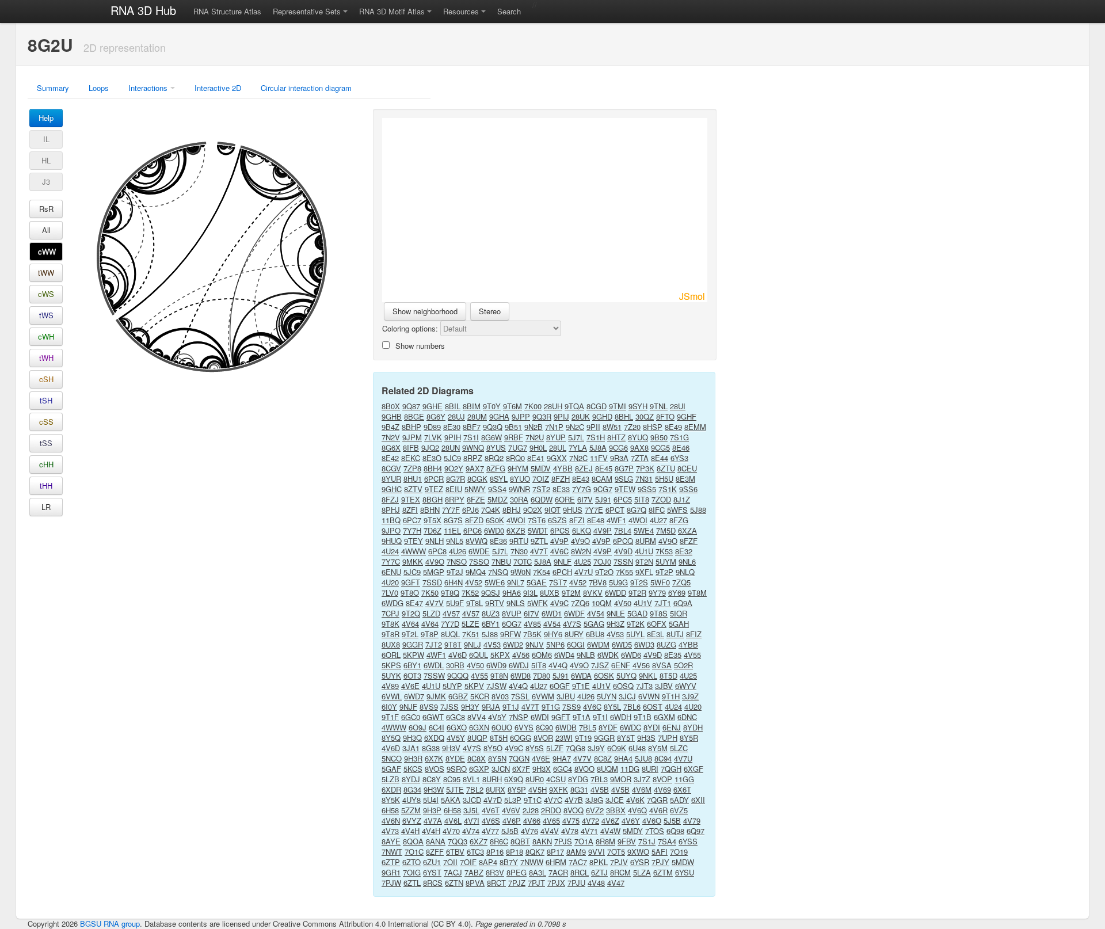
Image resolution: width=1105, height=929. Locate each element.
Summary (53, 87)
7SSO (479, 561)
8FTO (665, 416)
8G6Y (435, 416)
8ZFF (435, 851)
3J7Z (642, 779)
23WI (564, 737)
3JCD (472, 799)
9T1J (510, 706)
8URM (645, 540)
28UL (557, 447)
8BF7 (472, 426)
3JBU (566, 696)
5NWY (475, 488)
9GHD (602, 416)
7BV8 (598, 582)
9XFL (644, 571)
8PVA (475, 882)
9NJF (408, 706)
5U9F (455, 602)
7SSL (520, 696)
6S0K (495, 520)
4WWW (413, 551)
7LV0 (390, 592)
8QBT (520, 841)
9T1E (581, 685)
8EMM (695, 426)
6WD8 (520, 675)
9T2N (644, 561)
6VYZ (411, 820)
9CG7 (602, 488)
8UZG (666, 644)
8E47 (414, 602)
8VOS (434, 768)
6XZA (687, 530)
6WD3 (644, 644)
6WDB (566, 727)
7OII (450, 861)
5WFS (677, 509)
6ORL (391, 654)
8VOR (543, 737)
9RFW (510, 634)
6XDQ (434, 737)
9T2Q (411, 613)
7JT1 (662, 602)
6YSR (639, 861)
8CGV (391, 468)
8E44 (659, 457)
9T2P (664, 571)
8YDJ (411, 779)
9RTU (518, 540)
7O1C (414, 851)
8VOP (662, 779)
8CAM (602, 478)
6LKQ (581, 530)
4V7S (572, 623)
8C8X (476, 758)
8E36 (498, 540)
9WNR (519, 488)
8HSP (652, 426)
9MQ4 (476, 571)
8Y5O (492, 748)
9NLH (434, 540)
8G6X (391, 447)
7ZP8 (412, 468)
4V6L (453, 820)
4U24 (390, 551)
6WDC (630, 727)
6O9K (616, 748)
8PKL (598, 861)
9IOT (552, 509)
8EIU (453, 488)
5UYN (606, 696)
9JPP (521, 416)
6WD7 (414, 696)
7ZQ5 (681, 582)
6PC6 (472, 530)
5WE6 (495, 582)
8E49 (673, 426)
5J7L (576, 437)
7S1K (667, 488)
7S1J (647, 841)
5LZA (642, 872)
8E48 (595, 520)
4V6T (491, 810)
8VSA (662, 665)
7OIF (468, 861)
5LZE (470, 623)
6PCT (614, 509)
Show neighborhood (425, 311)
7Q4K (490, 509)
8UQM (607, 768)
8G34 (412, 789)
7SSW (434, 675)
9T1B (642, 716)
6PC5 (623, 499)
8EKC (410, 457)
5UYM (666, 561)
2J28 (531, 810)
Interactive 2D (218, 87)
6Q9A (682, 602)
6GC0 (410, 716)
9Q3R (541, 416)
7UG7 (517, 447)
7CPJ (390, 613)
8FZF (689, 540)
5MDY (633, 830)
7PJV (619, 861)
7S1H (595, 437)
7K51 (470, 634)
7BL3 (599, 779)
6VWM (543, 696)
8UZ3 (491, 613)
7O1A (583, 841)
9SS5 (647, 488)
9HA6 (511, 592)
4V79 (691, 820)
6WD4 (564, 654)
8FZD (474, 520)
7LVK (433, 437)
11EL (452, 530)
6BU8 (595, 634)
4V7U (583, 571)
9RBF (513, 437)
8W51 (612, 426)
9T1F (390, 716)
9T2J (455, 571)
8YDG (578, 779)
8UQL (450, 634)
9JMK (436, 696)
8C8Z (603, 758)
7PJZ (516, 882)
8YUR (391, 478)
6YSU (684, 872)
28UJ (456, 416)
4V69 (662, 789)
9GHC (392, 488)
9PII (593, 426)
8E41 (535, 457)
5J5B (672, 820)
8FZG (678, 520)
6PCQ (623, 540)
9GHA (499, 416)
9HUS (572, 509)
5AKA (450, 799)
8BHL (624, 416)
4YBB (563, 468)
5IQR (678, 613)
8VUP (511, 613)
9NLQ (685, 571)
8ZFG (495, 468)
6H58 (390, 810)
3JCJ (627, 696)
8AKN (542, 841)
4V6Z (610, 820)
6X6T (682, 789)
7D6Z (432, 530)
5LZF (554, 748)
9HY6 (553, 634)
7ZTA (640, 457)
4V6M (641, 789)
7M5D (666, 530)
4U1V (643, 602)
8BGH (432, 499)
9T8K (390, 623)
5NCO (392, 758)
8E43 (580, 478)
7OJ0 (602, 561)
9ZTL (539, 540)
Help (46, 117)
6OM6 (542, 654)
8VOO (584, 768)
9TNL (659, 406)
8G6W (491, 437)
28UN (450, 447)
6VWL (392, 696)
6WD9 (496, 665)
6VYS (524, 727)
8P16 (495, 851)
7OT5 (616, 851)
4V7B (574, 799)
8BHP (411, 426)
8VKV (593, 592)
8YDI (651, 727)
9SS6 (688, 488)
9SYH (637, 406)
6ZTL (412, 882)
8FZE (476, 499)
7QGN (519, 758)
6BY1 (491, 623)
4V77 (490, 830)
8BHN (430, 509)
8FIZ (694, 634)
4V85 (532, 623)
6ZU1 (432, 861)
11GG (684, 779)
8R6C (499, 841)
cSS (46, 421)
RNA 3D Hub (143, 10)
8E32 (683, 551)
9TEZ (434, 488)
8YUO (520, 478)
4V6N (391, 820)
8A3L (537, 872)
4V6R (658, 810)
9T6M (512, 406)
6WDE (479, 551)
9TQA (574, 406)
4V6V (511, 810)
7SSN (623, 561)
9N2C (575, 426)
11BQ (391, 520)
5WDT (538, 530)
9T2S (639, 582)
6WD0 (494, 530)
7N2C (578, 457)
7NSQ (498, 571)
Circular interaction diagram (306, 87)
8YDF (608, 727)
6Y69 (676, 592)
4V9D (623, 551)
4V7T (539, 551)
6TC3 (475, 851)
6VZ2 (595, 810)
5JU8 (643, 758)
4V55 (692, 654)
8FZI (577, 520)
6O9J (417, 727)
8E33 (561, 488)
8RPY (454, 499)
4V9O (580, 540)
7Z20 (632, 426)
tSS (46, 442)
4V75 (571, 820)
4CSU (556, 779)
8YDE (455, 758)
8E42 (390, 457)
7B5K (532, 634)
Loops (99, 87)
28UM (477, 416)
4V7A (433, 820)
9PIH (452, 437)
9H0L (538, 447)
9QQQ (457, 675)
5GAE (537, 582)
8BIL (452, 406)
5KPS (391, 665)
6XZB (515, 530)
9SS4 (497, 488)
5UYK (391, 675)
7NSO (457, 561)
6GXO (457, 727)
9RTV (494, 602)
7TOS (654, 830)
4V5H (537, 789)
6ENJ (671, 727)
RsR (46, 208)
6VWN (649, 696)
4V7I (471, 820)
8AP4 (488, 861)
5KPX (500, 654)
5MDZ (497, 499)
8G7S (453, 520)
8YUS (496, 447)
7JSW (496, 685)
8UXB (549, 592)
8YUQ (638, 437)
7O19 (679, 851)
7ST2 (541, 488)
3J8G (594, 799)
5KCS (412, 768)
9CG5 (660, 447)
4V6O (651, 820)
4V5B (599, 789)
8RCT (496, 882)
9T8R (390, 634)
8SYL (499, 478)
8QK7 (534, 851)
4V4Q (557, 665)
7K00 (533, 406)
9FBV (627, 841)
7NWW (531, 861)
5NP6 (555, 644)
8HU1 (412, 478)
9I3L (530, 592)
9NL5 (454, 540)
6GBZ (458, 696)
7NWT (392, 851)
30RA (519, 499)
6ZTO (411, 861)
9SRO (457, 768)
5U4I (431, 799)
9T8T (453, 644)
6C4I (436, 727)
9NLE (616, 613)
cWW (47, 251)
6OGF (560, 685)
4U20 (390, 582)
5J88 (698, 509)
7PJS (563, 841)
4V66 (531, 820)
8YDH (693, 727)
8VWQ (476, 540)
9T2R (637, 592)
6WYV (685, 685)
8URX (495, 789)
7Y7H (412, 530)
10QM (602, 602)
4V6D (457, 654)
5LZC (679, 748)
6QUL (478, 654)
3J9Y (596, 748)
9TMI (617, 406)
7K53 (664, 551)
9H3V (451, 748)
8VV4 (476, 716)
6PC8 (437, 551)
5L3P (512, 799)
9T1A (581, 716)
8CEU (687, 468)
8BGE (414, 416)
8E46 (680, 447)
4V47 (615, 882)
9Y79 (657, 592)
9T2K (636, 623)
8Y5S (534, 748)
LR (46, 506)
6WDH (620, 716)
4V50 (622, 602)
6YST (432, 872)
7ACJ (453, 872)
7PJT (536, 882)
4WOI (515, 520)
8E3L (655, 634)
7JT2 (433, 644)
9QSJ (490, 592)
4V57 (451, 613)
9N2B (533, 426)
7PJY (660, 861)
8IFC (657, 509)
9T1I (600, 716)
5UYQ (626, 675)
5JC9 (452, 457)
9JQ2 (430, 447)
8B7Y (509, 861)
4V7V (434, 602)
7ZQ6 (580, 602)
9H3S (646, 737)
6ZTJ (599, 872)
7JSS (449, 706)
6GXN (479, 727)
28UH (553, 406)
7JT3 (644, 685)
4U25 (582, 561)
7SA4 (667, 841)
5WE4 (644, 530)
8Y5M (658, 748)
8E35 (672, 654)
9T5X (432, 520)
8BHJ (511, 509)
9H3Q (412, 737)
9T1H (671, 696)
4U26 (457, 551)
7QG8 (575, 748)
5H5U (664, 478)
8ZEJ (584, 468)
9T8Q (450, 592)
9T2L (410, 634)
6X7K (434, 758)
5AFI (659, 851)
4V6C (559, 551)
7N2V (391, 437)
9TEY (413, 540)
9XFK (558, 789)
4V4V (549, 830)
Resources (461, 11)
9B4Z (390, 426)
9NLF (562, 561)
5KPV (474, 685)
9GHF (686, 416)
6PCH (562, 571)
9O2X (532, 509)
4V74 (470, 830)
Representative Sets (307, 11)
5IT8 (641, 499)
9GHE (432, 406)
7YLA (578, 447)
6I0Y (389, 706)
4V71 (589, 830)
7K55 (624, 571)
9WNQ (473, 447)
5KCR (479, 696)
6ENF (620, 665)
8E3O (431, 457)
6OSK (604, 675)
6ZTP (391, 861)
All (46, 229)
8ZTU (666, 468)
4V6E (410, 685)
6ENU (391, 571)
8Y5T (626, 737)
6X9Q (513, 779)
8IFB (411, 447)
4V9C (559, 602)
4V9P (602, 530)
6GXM (664, 716)
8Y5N (497, 758)
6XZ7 (478, 841)
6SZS (557, 520)
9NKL (648, 675)
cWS (46, 293)
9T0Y (492, 406)
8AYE (391, 841)
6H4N (453, 582)
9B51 (513, 426)
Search (509, 11)
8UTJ (675, 634)
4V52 (473, 582)
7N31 (644, 478)
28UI (677, 406)
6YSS (688, 841)
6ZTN (454, 882)
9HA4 (623, 758)
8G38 (431, 748)
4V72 (590, 820)
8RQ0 (515, 457)
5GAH (679, 623)
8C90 (544, 727)
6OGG (520, 737)
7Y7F (451, 509)
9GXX (557, 457)
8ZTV (413, 488)
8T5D (668, 675)
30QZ (644, 416)
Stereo (490, 311)
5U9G (618, 582)
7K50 (430, 592)
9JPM (412, 437)
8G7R (455, 478)
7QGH (671, 768)
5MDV (541, 468)
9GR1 (391, 872)
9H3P (432, 810)
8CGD (596, 406)
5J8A (598, 447)
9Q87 (411, 406)
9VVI (596, 851)
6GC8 (455, 716)
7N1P (554, 426)
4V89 (390, 685)
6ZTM (663, 872)
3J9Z (690, 696)
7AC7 (578, 861)
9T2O (604, 571)
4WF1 (616, 520)
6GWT (433, 716)
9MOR (620, 779)
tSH (46, 400)
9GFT (410, 582)
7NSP (518, 716)
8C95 (451, 779)
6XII (698, 799)
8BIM (472, 406)
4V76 (529, 830)
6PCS (560, 530)
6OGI (576, 644)
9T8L (474, 602)
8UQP (477, 737)
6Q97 (695, 830)
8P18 (514, 851)
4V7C (553, 799)
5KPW (413, 654)
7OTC (522, 561)
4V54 (595, 613)
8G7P (624, 468)
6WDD (615, 592)
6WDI (540, 716)
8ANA (435, 841)
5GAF (391, 768)
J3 (46, 181)
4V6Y (631, 820)
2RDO (551, 810)
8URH (492, 779)
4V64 (410, 623)
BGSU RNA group (110, 923)
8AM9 (576, 851)
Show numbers (420, 345)
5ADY (679, 799)
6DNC (687, 716)
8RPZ (472, 457)
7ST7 (558, 582)
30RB (455, 665)
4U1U (644, 551)
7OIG (412, 872)
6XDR (391, 789)
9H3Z (615, 623)
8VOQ (573, 810)
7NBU (501, 561)
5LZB (390, 779)
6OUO (501, 727)
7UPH (667, 737)
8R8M (605, 841)
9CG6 (618, 447)
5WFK (537, 602)
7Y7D (450, 623)
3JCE (614, 799)
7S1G (679, 437)
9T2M (571, 592)
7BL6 (632, 706)
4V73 (390, 830)
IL (46, 139)
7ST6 (537, 520)
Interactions (147, 87)
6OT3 (412, 675)
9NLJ (472, 644)
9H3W (434, 789)
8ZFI (410, 509)
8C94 (663, 758)
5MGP (433, 571)
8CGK (477, 478)
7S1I (471, 437)
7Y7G (581, 488)
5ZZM (411, 810)
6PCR (434, 478)
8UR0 (534, 779)
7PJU (576, 882)
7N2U (534, 437)
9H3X (541, 768)
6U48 (637, 748)
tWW (46, 272)
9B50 (659, 437)
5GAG (594, 623)
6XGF (693, 768)
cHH (46, 464)
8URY (574, 634)
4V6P (511, 820)
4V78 (569, 830)
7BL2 (474, 789)
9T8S (659, 613)
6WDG (392, 602)
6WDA (581, 675)
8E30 (451, 426)
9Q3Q (492, 426)
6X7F (521, 768)
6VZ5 (679, 810)
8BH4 (433, 468)
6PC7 (412, 520)
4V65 (551, 820)
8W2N (581, 551)
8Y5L (612, 706)
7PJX (556, 882)
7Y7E (594, 509)
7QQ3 (457, 841)
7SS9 (571, 706)
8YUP (556, 437)
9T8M (697, 592)
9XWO (638, 851)
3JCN (500, 768)
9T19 (583, 737)
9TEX (410, 499)
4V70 (451, 830)
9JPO (391, 530)
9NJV (534, 644)
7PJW (391, 882)
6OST (652, 706)
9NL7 (515, 582)
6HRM (556, 861)
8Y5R (689, 737)
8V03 (500, 696)
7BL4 (622, 530)
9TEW (625, 488)
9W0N (520, 571)
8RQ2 (494, 457)
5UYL (635, 634)
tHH (46, 485)
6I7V (585, 499)
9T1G (551, 706)
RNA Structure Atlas (227, 11)
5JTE (455, 789)
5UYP (452, 685)
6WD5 (622, 644)
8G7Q (636, 509)
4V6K (635, 799)
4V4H (410, 830)
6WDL (434, 665)
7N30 (519, 551)
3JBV (664, 685)
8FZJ (390, 499)
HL (46, 160)
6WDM (598, 644)
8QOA (413, 841)
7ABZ (473, 872)
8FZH (560, 478)
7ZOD (661, 499)
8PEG (516, 872)
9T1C (533, 799)
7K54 (541, 571)
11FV (599, 457)
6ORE (565, 499)
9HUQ (392, 540)
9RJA (491, 706)
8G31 (579, 789)
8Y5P (517, 789)
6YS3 (679, 457)
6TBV (455, 851)
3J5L (471, 810)
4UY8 (411, 799)
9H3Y (470, 706)
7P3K (645, 468)
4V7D (492, 799)
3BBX (616, 810)
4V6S (491, 820)
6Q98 (675, 830)
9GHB (392, 416)
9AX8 (639, 447)
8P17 (555, 851)
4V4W (610, 830)
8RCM (620, 872)
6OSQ (623, 685)
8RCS (433, 882)
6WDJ (519, 665)
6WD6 (631, 654)
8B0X (391, 406)
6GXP (479, 768)
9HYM (518, 468)
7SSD (432, 582)
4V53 (615, 634)
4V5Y (497, 716)
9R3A (619, 457)
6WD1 (552, 613)
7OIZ (540, 478)
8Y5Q (391, 737)
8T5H (499, 737)
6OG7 (511, 623)
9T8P (430, 634)
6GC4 (562, 768)
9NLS (515, 602)
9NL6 (687, 561)
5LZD (431, 613)
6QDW (541, 499)
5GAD (637, 613)
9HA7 (561, 758)
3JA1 (411, 748)
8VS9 (429, 706)
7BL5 (587, 727)
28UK (580, 416)
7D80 (541, 675)
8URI (650, 768)
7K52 (470, 592)
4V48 (596, 882)
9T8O (410, 592)
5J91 (603, 499)
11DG (629, 768)
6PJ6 (470, 509)
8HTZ (616, 437)
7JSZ (600, 665)
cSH (46, 379)
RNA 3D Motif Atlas (392, 11)
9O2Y (453, 468)
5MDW (683, 861)
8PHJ (391, 509)
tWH (46, 357)
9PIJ (561, 416)
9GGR (412, 644)
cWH (46, 336)
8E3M (685, 478)
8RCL (579, 872)
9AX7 (475, 468)
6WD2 (513, 644)
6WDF (574, 613)
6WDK (608, 654)
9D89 (432, 426)
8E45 (603, 468)
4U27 (658, 520)
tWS (46, 315)
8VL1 (471, 779)
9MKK (412, 561)
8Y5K (391, 799)
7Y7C (391, 561)
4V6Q (637, 810)
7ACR (558, 872)
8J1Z (681, 499)
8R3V (495, 872)
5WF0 (660, 582)
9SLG (624, 478)
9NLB (586, 654)
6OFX (656, 623)
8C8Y (431, 779)
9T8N (499, 675)
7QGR (657, 799)
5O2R (683, 665)
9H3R (413, 758)
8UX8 (391, 644)
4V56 (520, 654)
